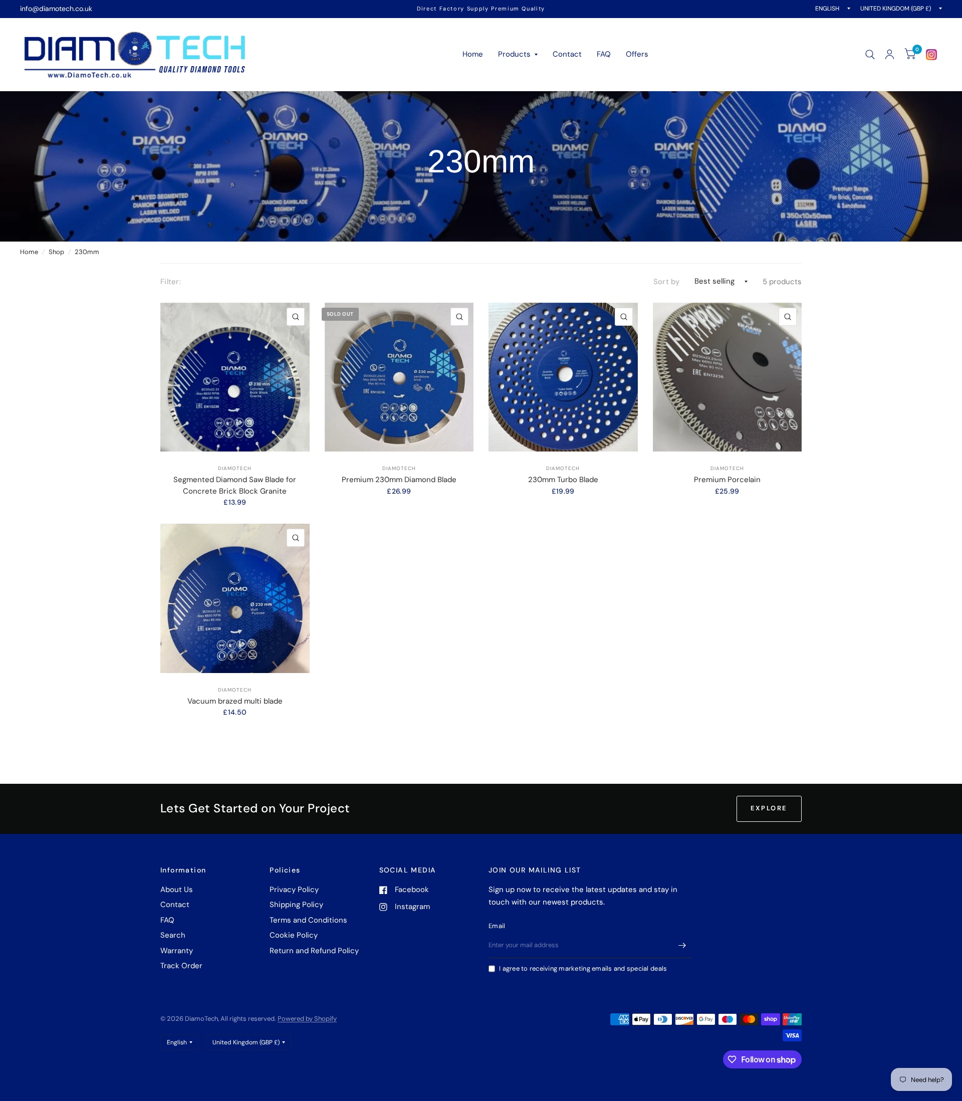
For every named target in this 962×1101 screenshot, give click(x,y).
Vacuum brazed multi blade (235, 701)
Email (497, 926)
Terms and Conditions (308, 920)
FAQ (604, 54)
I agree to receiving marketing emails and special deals (583, 968)
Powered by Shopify (307, 1018)
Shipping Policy (296, 905)
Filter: (170, 282)
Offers (637, 54)
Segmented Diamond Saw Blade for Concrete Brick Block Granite (234, 485)
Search (172, 935)
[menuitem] (473, 54)
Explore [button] (769, 808)
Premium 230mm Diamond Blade (399, 480)
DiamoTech (235, 468)
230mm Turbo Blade (563, 480)
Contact (567, 54)
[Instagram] (931, 54)
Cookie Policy (294, 935)
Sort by (666, 282)
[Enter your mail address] (682, 945)
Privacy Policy (294, 890)
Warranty (176, 951)
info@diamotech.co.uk (56, 8)
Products (514, 54)
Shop (56, 252)
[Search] (870, 54)
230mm (87, 252)
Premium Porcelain (727, 480)
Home (472, 54)
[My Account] (889, 54)
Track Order (181, 966)
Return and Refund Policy (314, 951)
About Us (176, 890)
